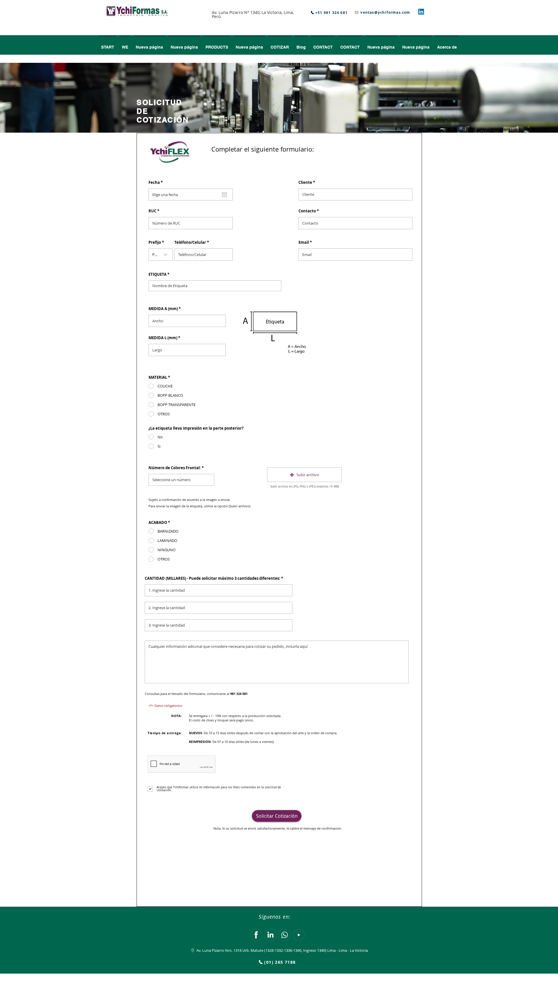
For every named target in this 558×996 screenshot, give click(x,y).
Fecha (157, 182)
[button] (280, 44)
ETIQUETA (158, 274)
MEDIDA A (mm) (164, 309)
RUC (152, 211)
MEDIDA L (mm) (163, 338)
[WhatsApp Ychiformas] (284, 935)
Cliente (305, 182)
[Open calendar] (224, 194)
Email (303, 242)
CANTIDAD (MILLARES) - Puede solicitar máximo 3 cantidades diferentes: (212, 578)
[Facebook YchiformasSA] (256, 935)
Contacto (307, 211)
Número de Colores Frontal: (175, 468)
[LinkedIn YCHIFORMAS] (421, 12)
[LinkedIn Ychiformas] (270, 935)
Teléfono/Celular (190, 242)
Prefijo (155, 242)
